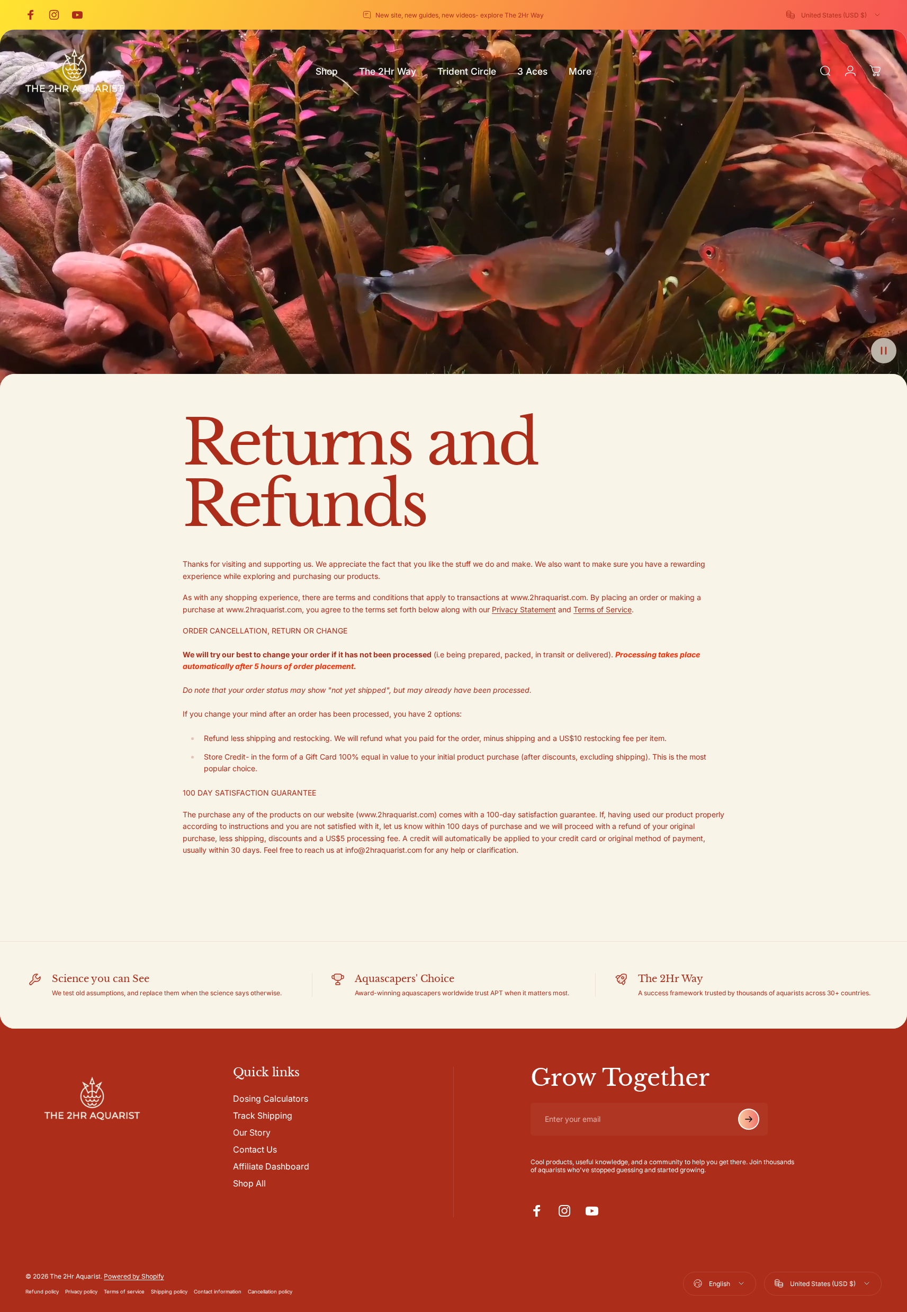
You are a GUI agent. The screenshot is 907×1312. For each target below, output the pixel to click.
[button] (883, 350)
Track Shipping (262, 1115)
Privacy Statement (524, 609)
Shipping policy (169, 1292)
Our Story (252, 1132)
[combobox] (834, 15)
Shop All (249, 1183)
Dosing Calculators (270, 1098)
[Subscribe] (748, 1119)
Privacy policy (81, 1292)
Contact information (217, 1292)
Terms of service (124, 1292)
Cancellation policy (270, 1292)
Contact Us (255, 1149)
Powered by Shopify (134, 1276)
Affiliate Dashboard (271, 1166)
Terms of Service (602, 609)
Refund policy (42, 1292)
